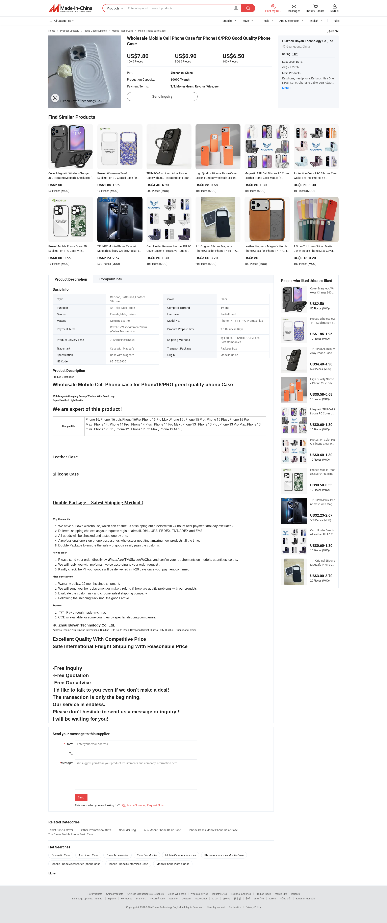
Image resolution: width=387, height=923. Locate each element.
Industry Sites (219, 893)
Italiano (173, 898)
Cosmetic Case (61, 855)
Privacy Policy (253, 907)
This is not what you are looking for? (97, 805)
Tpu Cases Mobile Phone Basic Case (70, 834)
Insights (295, 893)
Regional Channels (241, 893)
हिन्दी (248, 898)
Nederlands (201, 898)
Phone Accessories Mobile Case (224, 855)
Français (141, 898)
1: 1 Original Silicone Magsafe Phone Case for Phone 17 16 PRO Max (322, 563)
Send (81, 797)
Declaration (235, 907)
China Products (114, 893)
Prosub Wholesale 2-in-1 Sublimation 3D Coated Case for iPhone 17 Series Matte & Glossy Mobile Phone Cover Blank (322, 321)
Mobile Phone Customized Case (128, 864)
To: (71, 753)
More (285, 88)
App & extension (289, 21)
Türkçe (272, 898)
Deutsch (186, 898)
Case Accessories (117, 855)
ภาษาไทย (259, 898)
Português (126, 898)
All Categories (62, 21)
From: (68, 744)
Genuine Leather (120, 321)
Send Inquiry (162, 96)
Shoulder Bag (127, 830)
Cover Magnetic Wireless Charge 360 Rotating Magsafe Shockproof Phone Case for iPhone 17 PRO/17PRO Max (322, 290)
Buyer (246, 21)
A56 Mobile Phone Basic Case (162, 830)
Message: (66, 763)
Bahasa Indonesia (305, 898)
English (99, 898)
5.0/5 (295, 54)
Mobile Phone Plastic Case (172, 864)
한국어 (226, 898)
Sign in (334, 10)
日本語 (237, 898)
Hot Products (94, 893)
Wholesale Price (199, 893)
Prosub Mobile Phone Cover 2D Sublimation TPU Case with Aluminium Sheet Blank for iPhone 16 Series (322, 472)
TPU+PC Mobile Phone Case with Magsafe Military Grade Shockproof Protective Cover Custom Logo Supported (322, 502)
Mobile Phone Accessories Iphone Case (76, 864)
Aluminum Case (88, 855)
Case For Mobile (147, 855)
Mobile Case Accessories (180, 855)
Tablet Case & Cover (60, 830)
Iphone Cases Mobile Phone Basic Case (213, 830)
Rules (336, 21)
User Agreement (216, 907)
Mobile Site (281, 893)
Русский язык (157, 898)
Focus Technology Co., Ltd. (167, 907)
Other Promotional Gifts (96, 830)
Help (266, 21)
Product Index (263, 893)
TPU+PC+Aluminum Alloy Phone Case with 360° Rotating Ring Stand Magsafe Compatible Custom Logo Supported (322, 351)
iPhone (225, 308)
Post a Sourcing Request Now (143, 805)
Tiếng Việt (285, 898)
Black (224, 299)
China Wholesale (177, 893)
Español (112, 898)
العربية (215, 898)
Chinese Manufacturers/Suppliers (145, 893)
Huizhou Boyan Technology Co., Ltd (307, 41)
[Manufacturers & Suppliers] (70, 8)
